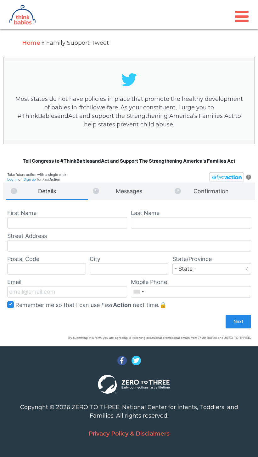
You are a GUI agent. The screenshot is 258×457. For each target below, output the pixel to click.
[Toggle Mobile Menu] (242, 17)
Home (31, 42)
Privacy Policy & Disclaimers (129, 433)
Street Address (27, 236)
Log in (12, 179)
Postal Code (23, 259)
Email (14, 282)
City (95, 259)
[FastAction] (226, 177)
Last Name (145, 213)
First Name (21, 213)
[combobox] (138, 291)
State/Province (192, 259)
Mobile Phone (149, 282)
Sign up (30, 179)
